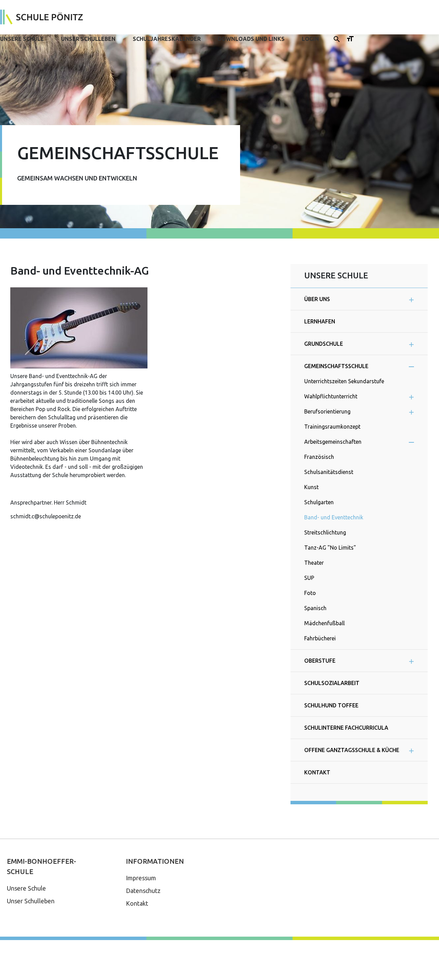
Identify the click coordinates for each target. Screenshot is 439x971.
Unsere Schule (22, 39)
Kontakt (137, 903)
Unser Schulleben (88, 39)
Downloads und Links (251, 39)
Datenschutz (143, 890)
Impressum (141, 877)
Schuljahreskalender (167, 39)
